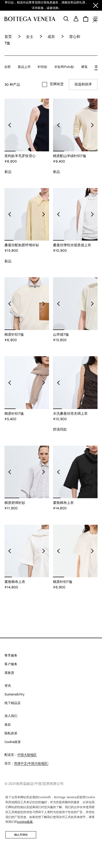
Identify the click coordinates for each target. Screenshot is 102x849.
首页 (8, 37)
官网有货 (57, 84)
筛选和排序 (83, 84)
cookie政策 (25, 821)
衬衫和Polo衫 (64, 67)
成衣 (51, 37)
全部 (7, 67)
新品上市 (24, 67)
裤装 (84, 67)
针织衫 (42, 67)
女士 (29, 37)
